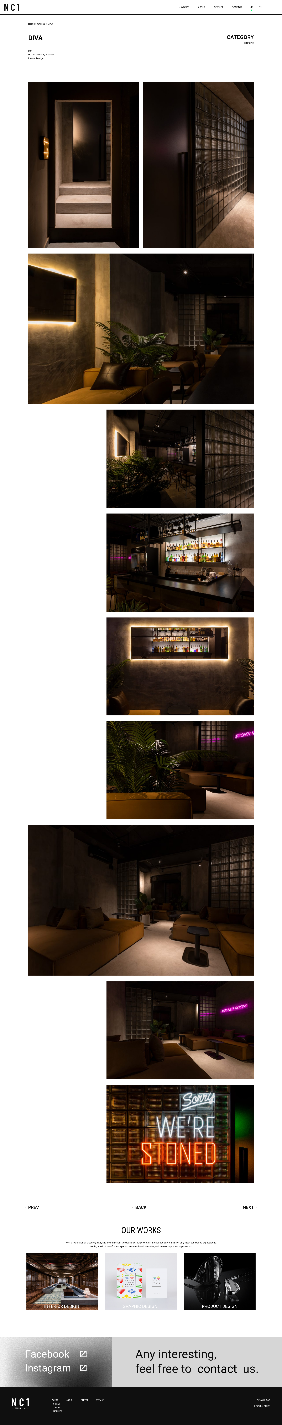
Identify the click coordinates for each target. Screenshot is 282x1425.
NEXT (248, 1207)
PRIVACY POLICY (263, 1400)
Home (31, 23)
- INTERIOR (56, 1404)
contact (217, 1369)
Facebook (47, 1354)
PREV (33, 1207)
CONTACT (237, 7)
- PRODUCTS (57, 1411)
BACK (141, 1207)
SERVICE (218, 7)
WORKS (185, 7)
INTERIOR (249, 43)
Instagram (48, 1368)
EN (259, 7)
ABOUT (201, 7)
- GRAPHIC (56, 1408)
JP (251, 7)
